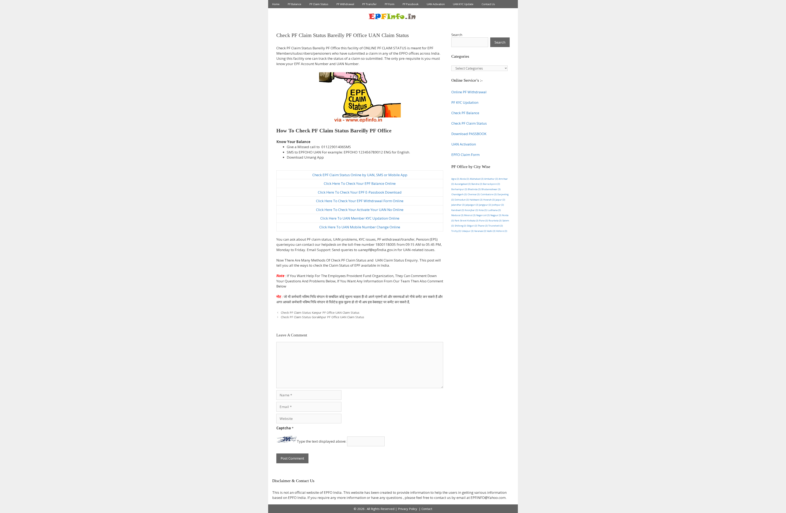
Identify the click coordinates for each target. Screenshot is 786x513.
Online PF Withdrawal (469, 92)
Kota (483, 210)
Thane (483, 225)
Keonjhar (471, 210)
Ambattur (491, 178)
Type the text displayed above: (321, 441)
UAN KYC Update (463, 4)
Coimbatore (488, 194)
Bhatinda (474, 189)
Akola (464, 178)
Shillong (460, 225)
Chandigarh (459, 194)
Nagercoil (483, 215)
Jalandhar (458, 204)
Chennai (474, 194)
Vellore (501, 231)
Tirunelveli (495, 225)
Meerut (469, 215)
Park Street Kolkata (466, 220)
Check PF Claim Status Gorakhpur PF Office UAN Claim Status (322, 317)
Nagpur (495, 215)
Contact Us (488, 4)
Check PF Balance (465, 112)
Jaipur (500, 199)
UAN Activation (436, 4)
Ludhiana (494, 210)
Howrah (489, 199)
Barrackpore (491, 184)
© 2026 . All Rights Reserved (374, 509)
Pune (483, 220)
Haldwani (476, 199)
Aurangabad (463, 184)
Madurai (457, 215)
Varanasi (480, 231)
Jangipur (485, 204)
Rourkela (495, 220)
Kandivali (457, 210)
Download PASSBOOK (468, 133)
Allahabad (476, 178)
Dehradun (462, 199)
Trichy (456, 231)
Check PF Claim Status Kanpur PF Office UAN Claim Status (320, 313)
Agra (455, 178)
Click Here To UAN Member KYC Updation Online (359, 218)
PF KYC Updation (464, 102)
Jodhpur (498, 204)
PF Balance (294, 4)
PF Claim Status (318, 4)
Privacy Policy (408, 509)
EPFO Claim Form (465, 154)
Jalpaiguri (471, 204)
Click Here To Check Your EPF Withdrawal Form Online (359, 200)
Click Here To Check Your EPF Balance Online (360, 183)
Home (276, 4)
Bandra (476, 184)
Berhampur (459, 189)
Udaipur (467, 231)
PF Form (389, 4)
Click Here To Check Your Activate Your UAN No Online (359, 209)
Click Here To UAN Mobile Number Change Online (359, 227)
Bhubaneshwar (490, 189)
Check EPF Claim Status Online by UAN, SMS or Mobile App (359, 175)
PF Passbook (411, 4)
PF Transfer (369, 4)
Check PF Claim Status (469, 123)
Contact (426, 509)
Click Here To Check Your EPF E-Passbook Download (360, 192)
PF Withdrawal (345, 4)
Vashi (491, 231)
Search (456, 34)
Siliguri (472, 225)
